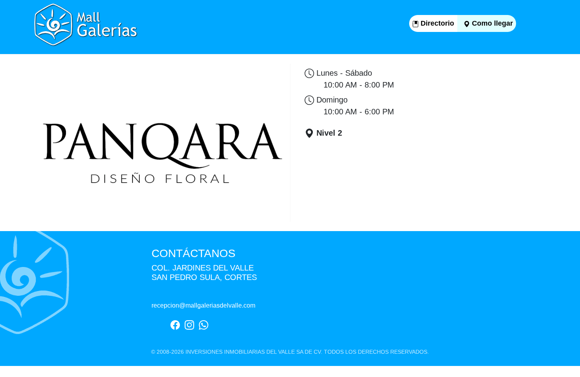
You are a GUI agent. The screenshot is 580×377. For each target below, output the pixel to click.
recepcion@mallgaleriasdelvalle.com (203, 305)
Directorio (436, 23)
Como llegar (491, 23)
